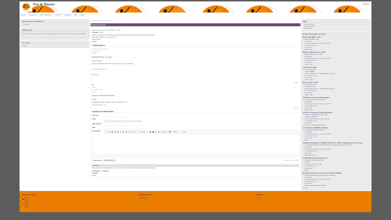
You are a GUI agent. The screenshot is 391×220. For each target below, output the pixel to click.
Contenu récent (308, 28)
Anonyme (309, 41)
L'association (31, 15)
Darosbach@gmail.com (98, 105)
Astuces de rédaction (309, 26)
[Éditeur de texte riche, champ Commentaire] (195, 144)
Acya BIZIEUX (311, 71)
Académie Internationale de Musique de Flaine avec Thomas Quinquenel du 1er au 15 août (333, 143)
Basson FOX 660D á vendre (312, 37)
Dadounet (94, 87)
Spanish (26, 205)
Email (94, 119)
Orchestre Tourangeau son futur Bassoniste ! (318, 112)
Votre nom (95, 115)
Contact (82, 15)
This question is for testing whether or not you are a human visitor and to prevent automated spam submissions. (124, 167)
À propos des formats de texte (289, 160)
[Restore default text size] (366, 5)
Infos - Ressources (45, 15)
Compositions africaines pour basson (315, 158)
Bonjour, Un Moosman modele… (104, 95)
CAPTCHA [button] (95, 166)
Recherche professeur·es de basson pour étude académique (322, 173)
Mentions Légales (144, 198)
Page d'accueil (96, 124)
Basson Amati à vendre (310, 82)
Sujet (93, 127)
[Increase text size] (368, 5)
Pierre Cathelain (311, 86)
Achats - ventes (107, 20)
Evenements (67, 15)
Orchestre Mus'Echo (312, 117)
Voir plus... (24, 45)
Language (95, 173)
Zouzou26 (102, 30)
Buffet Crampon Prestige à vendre (314, 52)
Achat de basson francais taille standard (316, 97)
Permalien (94, 53)
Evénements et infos (310, 155)
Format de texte (97, 160)
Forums (57, 15)
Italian (26, 207)
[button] (106, 132)
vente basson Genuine (310, 67)
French (26, 198)
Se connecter (26, 24)
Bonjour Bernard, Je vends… (102, 57)
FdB (308, 162)
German (26, 200)
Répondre (296, 82)
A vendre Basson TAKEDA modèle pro (316, 127)
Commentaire (96, 131)
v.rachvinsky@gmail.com (99, 69)
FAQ (75, 15)
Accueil (23, 15)
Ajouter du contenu (309, 24)
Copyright (259, 198)
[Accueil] (26, 11)
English (26, 202)
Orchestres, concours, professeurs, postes (315, 125)
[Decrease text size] (363, 5)
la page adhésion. (81, 33)
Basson (306, 140)
